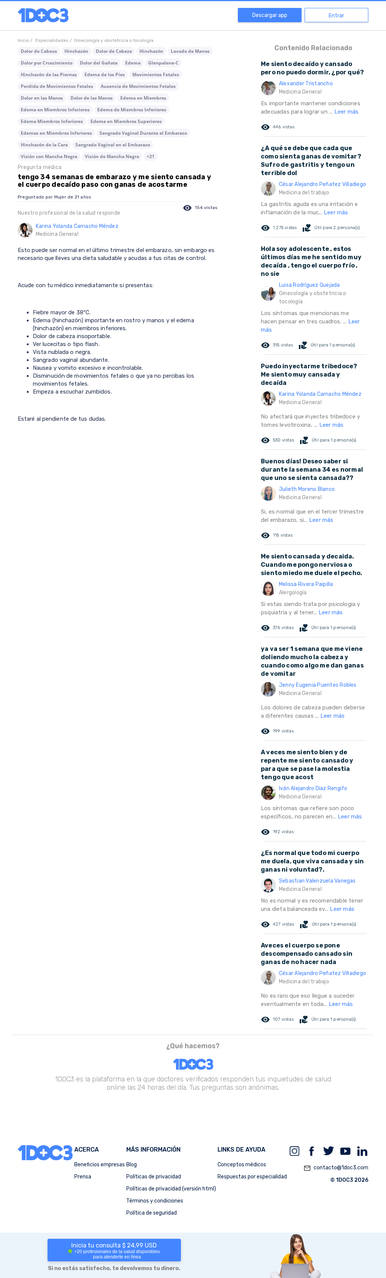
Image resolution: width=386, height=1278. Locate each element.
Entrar (336, 15)
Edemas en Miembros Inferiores (56, 133)
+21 (151, 156)
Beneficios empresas (99, 1164)
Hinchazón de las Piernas (49, 74)
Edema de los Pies (104, 74)
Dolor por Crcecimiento (46, 63)
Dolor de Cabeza (39, 51)
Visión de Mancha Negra (112, 156)
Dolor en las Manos (42, 98)
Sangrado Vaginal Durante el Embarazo (143, 133)
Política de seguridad (151, 1213)
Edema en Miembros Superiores (126, 121)
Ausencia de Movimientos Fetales (138, 86)
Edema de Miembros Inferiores (131, 109)
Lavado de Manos (190, 51)
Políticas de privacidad (153, 1176)
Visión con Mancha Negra (49, 156)
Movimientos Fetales (155, 74)
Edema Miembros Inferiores (52, 121)
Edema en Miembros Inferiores (55, 109)
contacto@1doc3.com (335, 1168)
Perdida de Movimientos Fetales (57, 86)
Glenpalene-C (163, 63)
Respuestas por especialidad (252, 1176)
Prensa (82, 1176)
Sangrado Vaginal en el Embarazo (112, 144)
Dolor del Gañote (99, 63)
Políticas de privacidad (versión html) (171, 1189)
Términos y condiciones (154, 1201)
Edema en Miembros (143, 98)
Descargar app (269, 15)
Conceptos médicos (242, 1164)
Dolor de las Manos (91, 98)
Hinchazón (76, 51)
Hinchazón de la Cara (44, 144)
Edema (133, 63)
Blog (131, 1164)
